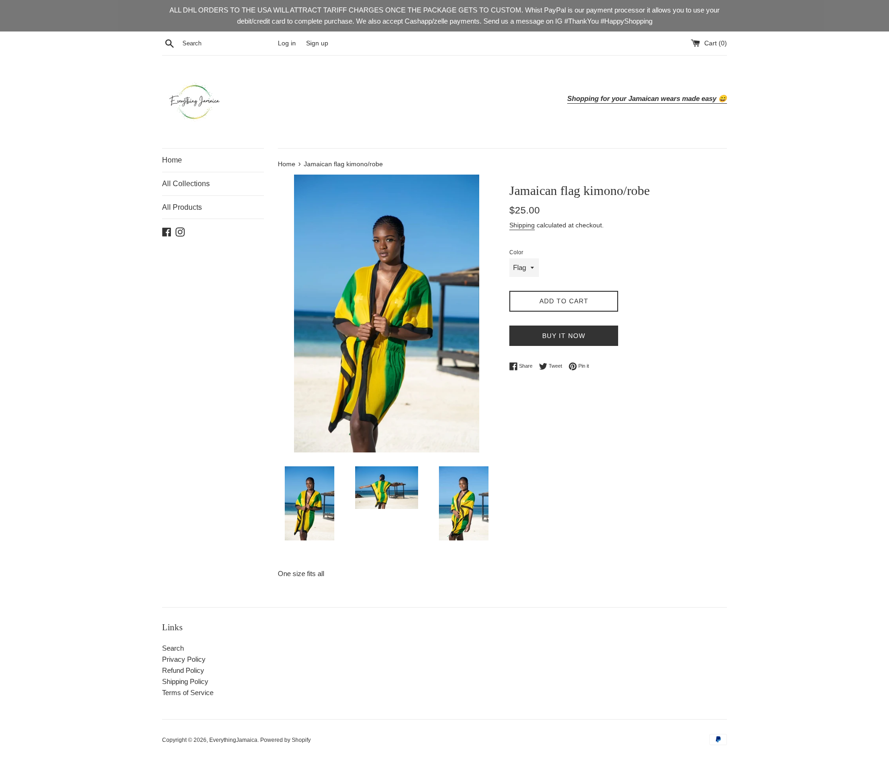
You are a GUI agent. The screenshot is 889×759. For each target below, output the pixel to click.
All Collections (186, 184)
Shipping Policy (185, 681)
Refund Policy (183, 670)
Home (172, 160)
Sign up (317, 43)
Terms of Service (187, 692)
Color (516, 252)
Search (173, 648)
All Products (182, 207)
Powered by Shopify (285, 740)
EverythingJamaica (233, 740)
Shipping (522, 225)
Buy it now (563, 335)
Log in (287, 43)
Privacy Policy (184, 659)
